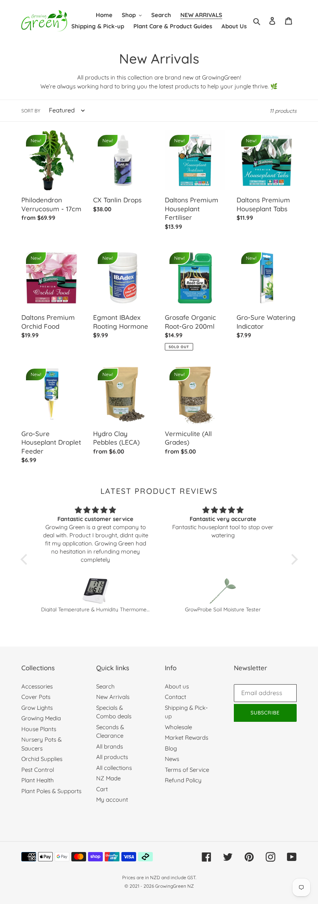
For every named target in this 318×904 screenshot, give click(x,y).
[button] (25, 559)
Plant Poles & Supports (51, 791)
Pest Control (37, 769)
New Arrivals (113, 696)
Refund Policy (183, 780)
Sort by (30, 111)
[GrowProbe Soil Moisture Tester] (223, 591)
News (172, 759)
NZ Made (108, 778)
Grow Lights (37, 707)
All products (112, 757)
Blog (171, 748)
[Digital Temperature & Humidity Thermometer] (95, 591)
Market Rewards (186, 737)
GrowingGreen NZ (174, 886)
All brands (109, 746)
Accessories (37, 686)
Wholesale (178, 727)
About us (177, 686)
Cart (102, 789)
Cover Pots (35, 696)
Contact (175, 696)
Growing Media (41, 718)
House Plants (38, 729)
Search (105, 686)
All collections (114, 767)
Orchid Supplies (41, 759)
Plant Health (37, 780)
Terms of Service (187, 769)
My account (112, 799)
